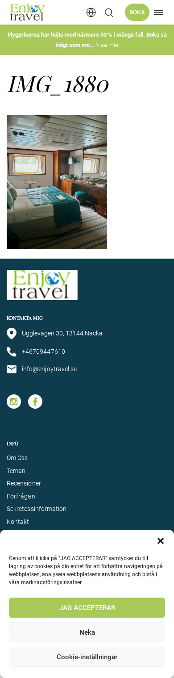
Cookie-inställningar (87, 657)
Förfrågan (21, 496)
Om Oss (17, 457)
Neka (87, 632)
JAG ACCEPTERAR (87, 608)
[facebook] (35, 401)
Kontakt (18, 521)
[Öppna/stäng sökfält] (109, 12)
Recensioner (24, 483)
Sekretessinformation (36, 508)
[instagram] (14, 401)
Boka (137, 12)
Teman (16, 470)
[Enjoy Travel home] (28, 12)
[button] (160, 540)
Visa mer (107, 45)
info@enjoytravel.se (49, 368)
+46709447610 (43, 351)
